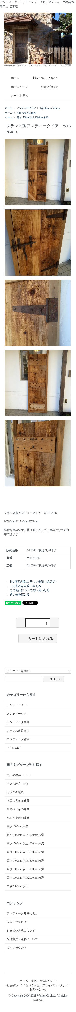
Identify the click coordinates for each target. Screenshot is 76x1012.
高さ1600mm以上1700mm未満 (25, 852)
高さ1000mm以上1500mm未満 (25, 835)
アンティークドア (26, 108)
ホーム (15, 77)
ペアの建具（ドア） (19, 775)
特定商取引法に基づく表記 (22, 985)
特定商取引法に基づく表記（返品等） (34, 581)
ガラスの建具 (15, 792)
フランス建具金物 (18, 730)
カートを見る (19, 95)
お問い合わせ (49, 86)
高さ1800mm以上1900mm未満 (25, 869)
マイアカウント (17, 947)
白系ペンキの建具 (18, 809)
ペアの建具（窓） (18, 783)
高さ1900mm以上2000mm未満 (25, 877)
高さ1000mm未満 (17, 826)
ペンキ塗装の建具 (18, 817)
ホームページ (19, 86)
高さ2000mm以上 (17, 886)
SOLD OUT (14, 747)
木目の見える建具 (26, 112)
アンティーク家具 (18, 722)
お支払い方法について (21, 930)
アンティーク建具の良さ (22, 913)
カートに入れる (40, 638)
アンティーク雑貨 (18, 739)
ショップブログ (17, 922)
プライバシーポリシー (56, 985)
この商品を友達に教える (25, 586)
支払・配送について (45, 77)
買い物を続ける (20, 594)
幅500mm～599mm (50, 108)
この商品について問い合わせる (29, 590)
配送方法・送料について (22, 939)
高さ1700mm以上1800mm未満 (32, 117)
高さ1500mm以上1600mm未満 (25, 843)
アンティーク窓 (17, 713)
